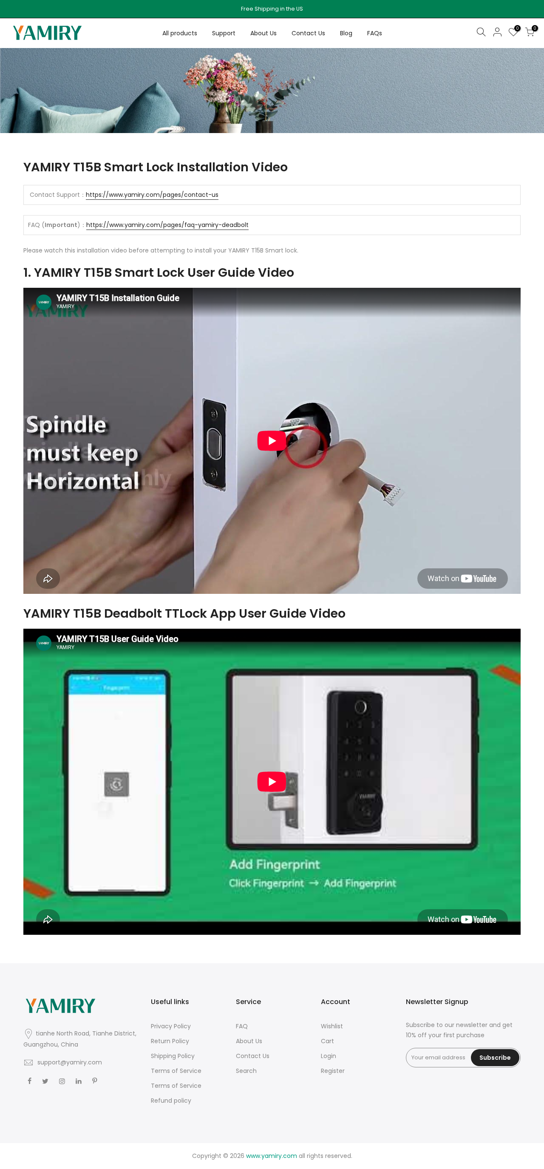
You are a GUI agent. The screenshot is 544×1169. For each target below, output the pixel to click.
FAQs (374, 33)
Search (246, 1071)
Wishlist (332, 1026)
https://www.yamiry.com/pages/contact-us (152, 194)
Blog (346, 33)
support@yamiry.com (69, 1062)
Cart (327, 1041)
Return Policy (170, 1041)
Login (328, 1056)
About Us (263, 33)
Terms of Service (176, 1071)
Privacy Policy (171, 1026)
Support (223, 33)
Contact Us (308, 33)
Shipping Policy (173, 1056)
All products (179, 33)
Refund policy (171, 1100)
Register (333, 1071)
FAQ (242, 1026)
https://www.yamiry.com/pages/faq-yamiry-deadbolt (167, 225)
